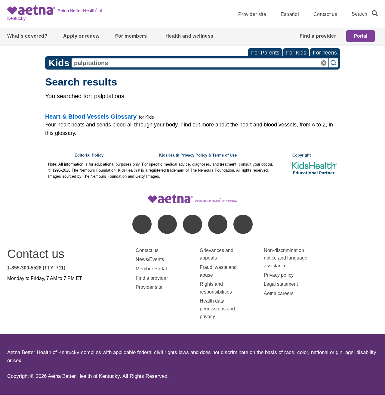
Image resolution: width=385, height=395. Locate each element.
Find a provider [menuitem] (318, 36)
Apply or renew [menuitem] (81, 36)
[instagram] (217, 224)
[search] (372, 13)
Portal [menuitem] (360, 36)
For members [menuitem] (131, 36)
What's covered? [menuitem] (27, 36)
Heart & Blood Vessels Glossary (91, 116)
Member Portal (151, 268)
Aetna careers (279, 293)
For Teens (325, 53)
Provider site (252, 14)
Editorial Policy (89, 155)
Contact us (325, 14)
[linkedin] (167, 224)
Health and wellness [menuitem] (189, 36)
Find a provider (152, 278)
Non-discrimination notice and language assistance (285, 258)
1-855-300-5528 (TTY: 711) (36, 267)
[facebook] (142, 224)
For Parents (265, 53)
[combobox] (200, 62)
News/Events (150, 259)
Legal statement (281, 284)
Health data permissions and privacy (217, 308)
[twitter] (192, 224)
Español (290, 14)
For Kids (296, 53)
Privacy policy (279, 275)
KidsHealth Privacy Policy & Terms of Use (198, 155)
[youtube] (243, 224)
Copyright (301, 155)
